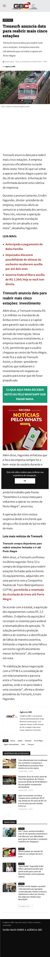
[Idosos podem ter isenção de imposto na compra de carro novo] (9, 852)
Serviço (7, 20)
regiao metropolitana (11, 744)
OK (25, 481)
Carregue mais (24, 906)
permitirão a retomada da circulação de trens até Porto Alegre (23, 594)
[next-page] (8, 814)
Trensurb (30, 744)
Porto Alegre (38, 741)
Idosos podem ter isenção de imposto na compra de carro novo (30, 854)
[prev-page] (4, 814)
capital (20, 741)
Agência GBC (10, 66)
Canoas (12, 741)
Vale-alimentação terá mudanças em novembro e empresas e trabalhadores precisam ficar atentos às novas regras (32, 764)
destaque (28, 741)
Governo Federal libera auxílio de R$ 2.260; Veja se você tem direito (25, 279)
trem (23, 744)
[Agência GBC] (12, 721)
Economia (6, 783)
